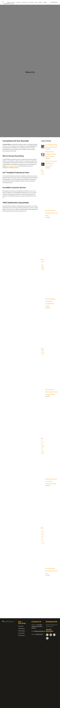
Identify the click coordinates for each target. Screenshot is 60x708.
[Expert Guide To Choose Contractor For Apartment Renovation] (42, 438)
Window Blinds (21, 630)
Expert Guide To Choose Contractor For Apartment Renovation (51, 481)
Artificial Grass (21, 628)
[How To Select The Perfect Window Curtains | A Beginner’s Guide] (42, 349)
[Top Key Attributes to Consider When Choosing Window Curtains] (42, 259)
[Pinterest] (54, 635)
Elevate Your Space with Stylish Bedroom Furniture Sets (51, 164)
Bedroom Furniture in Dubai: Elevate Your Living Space (51, 213)
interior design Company (12, 166)
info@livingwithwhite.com (40, 631)
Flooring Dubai (21, 635)
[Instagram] (47, 638)
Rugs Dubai (20, 626)
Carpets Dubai (21, 633)
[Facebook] (47, 635)
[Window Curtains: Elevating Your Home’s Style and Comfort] (42, 154)
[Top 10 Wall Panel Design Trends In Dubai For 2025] (42, 145)
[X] (51, 635)
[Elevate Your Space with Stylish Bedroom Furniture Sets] (42, 163)
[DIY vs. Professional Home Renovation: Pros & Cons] (42, 528)
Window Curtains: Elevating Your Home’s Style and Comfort (50, 154)
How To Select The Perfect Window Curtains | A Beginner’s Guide (51, 392)
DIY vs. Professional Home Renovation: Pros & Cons (51, 571)
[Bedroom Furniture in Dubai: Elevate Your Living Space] (42, 170)
